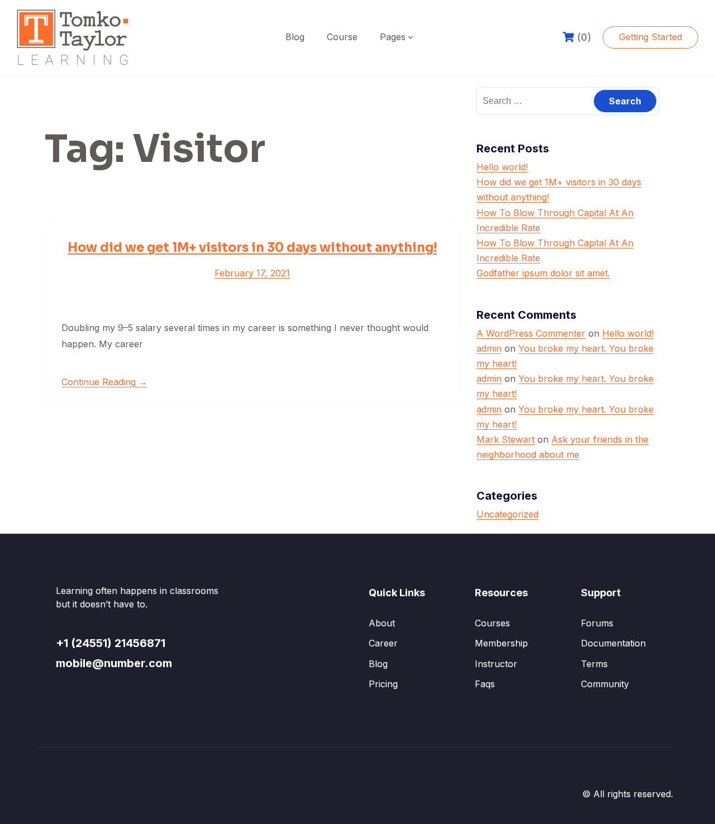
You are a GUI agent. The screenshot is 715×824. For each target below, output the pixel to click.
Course (342, 36)
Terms (594, 663)
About (382, 623)
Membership (501, 643)
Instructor (496, 663)
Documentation (613, 643)
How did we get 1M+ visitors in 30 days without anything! (252, 247)
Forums (597, 623)
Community (605, 683)
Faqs (485, 683)
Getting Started (650, 36)
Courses (492, 623)
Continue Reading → (104, 381)
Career (383, 643)
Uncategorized (507, 514)
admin (489, 348)
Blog (294, 36)
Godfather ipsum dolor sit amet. (543, 273)
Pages (393, 36)
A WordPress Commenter (530, 333)
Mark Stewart (505, 439)
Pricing (383, 683)
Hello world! (502, 167)
